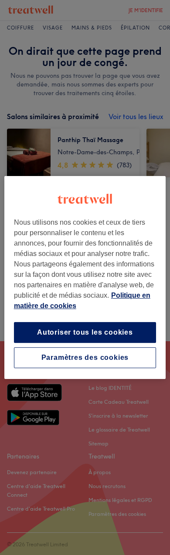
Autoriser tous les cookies (85, 332)
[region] (85, 277)
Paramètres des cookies (85, 357)
